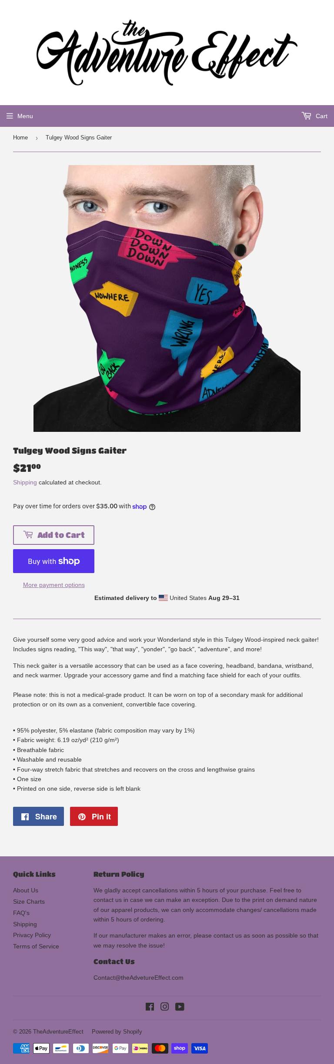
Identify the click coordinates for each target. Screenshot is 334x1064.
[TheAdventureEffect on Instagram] (164, 1007)
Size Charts (29, 901)
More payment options (54, 584)
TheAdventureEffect (58, 1031)
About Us (25, 890)
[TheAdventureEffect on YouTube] (179, 1007)
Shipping (25, 482)
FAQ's (21, 912)
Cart (320, 116)
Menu (25, 116)
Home (20, 137)
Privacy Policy (32, 934)
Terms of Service (36, 946)
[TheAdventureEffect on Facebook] (149, 1007)
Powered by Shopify (117, 1031)
